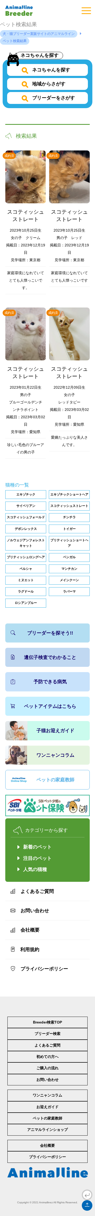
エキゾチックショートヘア (69, 494)
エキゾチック (25, 494)
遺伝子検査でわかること (50, 657)
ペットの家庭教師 (55, 779)
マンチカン (69, 569)
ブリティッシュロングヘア (26, 557)
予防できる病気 (50, 681)
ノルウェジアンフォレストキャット (26, 543)
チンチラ (69, 517)
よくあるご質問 (37, 891)
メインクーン (69, 580)
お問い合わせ (35, 910)
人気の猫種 (35, 869)
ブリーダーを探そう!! (50, 633)
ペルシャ (26, 569)
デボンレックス (26, 529)
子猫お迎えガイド (55, 730)
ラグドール (26, 591)
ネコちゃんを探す (40, 55)
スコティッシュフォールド (26, 517)
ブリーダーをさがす (53, 97)
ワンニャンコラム (55, 755)
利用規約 (29, 949)
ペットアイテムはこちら (50, 706)
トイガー (69, 529)
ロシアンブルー (26, 603)
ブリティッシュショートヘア (69, 543)
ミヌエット (26, 580)
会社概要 (30, 930)
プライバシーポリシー (44, 968)
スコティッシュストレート (69, 506)
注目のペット (37, 858)
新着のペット (37, 847)
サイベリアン (25, 506)
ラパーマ (69, 591)
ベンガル (69, 557)
